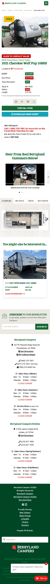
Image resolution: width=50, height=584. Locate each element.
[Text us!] (41, 579)
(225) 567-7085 (27, 442)
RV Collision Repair (26, 355)
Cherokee (16, 63)
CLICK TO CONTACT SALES (16, 56)
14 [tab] (35, 51)
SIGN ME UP (42, 326)
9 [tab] (26, 51)
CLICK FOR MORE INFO (14, 294)
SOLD (9, 19)
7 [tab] (22, 51)
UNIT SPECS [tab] (19, 201)
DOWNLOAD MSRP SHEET (26, 114)
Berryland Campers (25, 494)
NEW (4, 60)
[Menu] (46, 3)
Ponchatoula (18, 69)
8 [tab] (24, 51)
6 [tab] (20, 51)
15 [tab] (37, 51)
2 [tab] (13, 51)
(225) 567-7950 (27, 445)
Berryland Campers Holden (25, 497)
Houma (25, 522)
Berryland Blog (25, 500)
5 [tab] (18, 51)
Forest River (28, 10)
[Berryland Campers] (14, 3)
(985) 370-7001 (27, 361)
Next (46, 34)
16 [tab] (39, 51)
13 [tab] (33, 51)
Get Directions (26, 351)
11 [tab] (29, 51)
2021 (5, 63)
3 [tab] (15, 51)
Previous (3, 34)
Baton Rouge (25, 516)
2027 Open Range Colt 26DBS (20, 283)
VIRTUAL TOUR (25, 108)
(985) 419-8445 (25, 367)
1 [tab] (11, 51)
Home (4, 10)
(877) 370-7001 (23, 364)
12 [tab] (31, 51)
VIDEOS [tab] (31, 201)
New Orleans (25, 513)
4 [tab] (16, 51)
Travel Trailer (18, 10)
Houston (25, 525)
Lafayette (25, 519)
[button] (48, 177)
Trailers (9, 10)
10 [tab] (28, 51)
